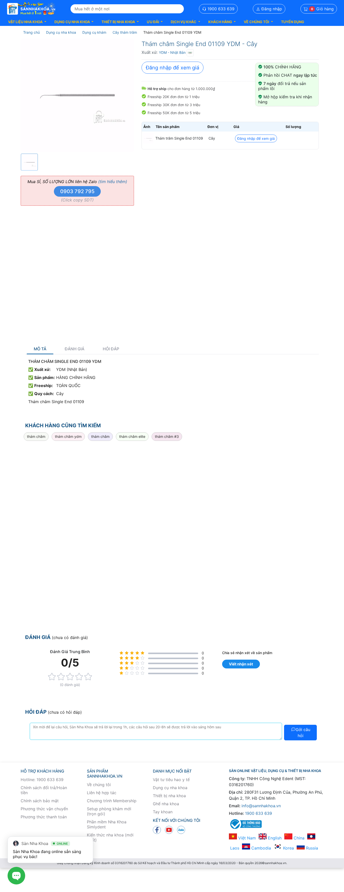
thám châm (36, 436)
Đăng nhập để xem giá (172, 68)
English (274, 837)
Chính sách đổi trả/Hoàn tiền (44, 790)
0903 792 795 (77, 191)
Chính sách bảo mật (40, 800)
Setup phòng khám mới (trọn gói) (109, 811)
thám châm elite (132, 436)
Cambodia (260, 848)
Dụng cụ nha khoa (170, 787)
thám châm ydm (68, 436)
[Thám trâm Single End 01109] (148, 138)
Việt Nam (246, 837)
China (298, 837)
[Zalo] (181, 829)
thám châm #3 (167, 436)
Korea (288, 848)
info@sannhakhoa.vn (261, 805)
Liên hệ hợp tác (101, 792)
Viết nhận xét (241, 664)
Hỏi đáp (111, 349)
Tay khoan (163, 811)
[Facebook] (157, 829)
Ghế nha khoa (166, 803)
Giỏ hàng (322, 8)
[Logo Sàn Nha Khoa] (31, 9)
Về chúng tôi (99, 784)
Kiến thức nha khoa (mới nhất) (110, 837)
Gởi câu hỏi (303, 732)
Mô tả (40, 349)
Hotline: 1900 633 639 (42, 779)
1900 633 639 (220, 8)
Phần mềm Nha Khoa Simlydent (106, 824)
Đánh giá (74, 349)
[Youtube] (169, 829)
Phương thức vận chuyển (44, 808)
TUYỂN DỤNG (292, 22)
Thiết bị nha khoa (169, 795)
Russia (311, 848)
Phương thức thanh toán (44, 816)
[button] (27, 22)
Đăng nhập (271, 8)
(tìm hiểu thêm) (112, 181)
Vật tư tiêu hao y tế (171, 779)
